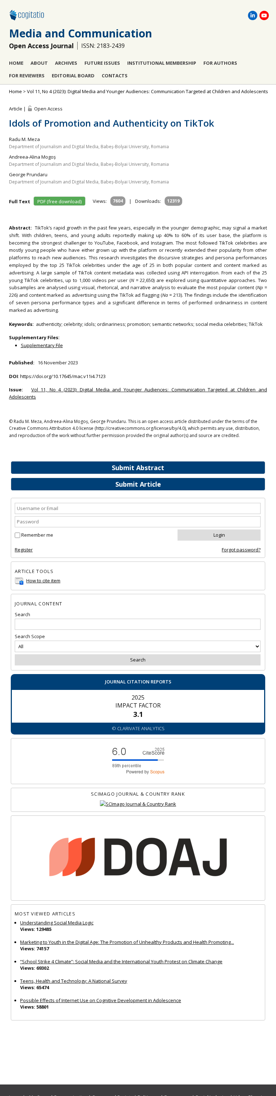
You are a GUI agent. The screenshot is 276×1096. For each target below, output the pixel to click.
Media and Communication (80, 33)
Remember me (37, 535)
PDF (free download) (59, 201)
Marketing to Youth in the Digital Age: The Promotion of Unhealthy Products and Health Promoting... (127, 942)
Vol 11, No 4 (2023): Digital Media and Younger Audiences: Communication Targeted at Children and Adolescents (147, 91)
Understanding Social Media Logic (56, 922)
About (39, 63)
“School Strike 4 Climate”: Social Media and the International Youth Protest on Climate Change (121, 961)
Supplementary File (42, 345)
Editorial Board (73, 75)
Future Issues (102, 63)
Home (16, 63)
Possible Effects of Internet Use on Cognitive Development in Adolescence (100, 1000)
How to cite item (43, 580)
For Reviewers (27, 75)
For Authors (220, 63)
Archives (66, 63)
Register (24, 549)
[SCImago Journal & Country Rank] (138, 804)
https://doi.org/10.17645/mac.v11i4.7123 (63, 376)
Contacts (115, 75)
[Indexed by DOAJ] (138, 858)
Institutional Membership (161, 63)
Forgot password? (241, 549)
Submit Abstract (138, 467)
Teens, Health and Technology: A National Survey (73, 981)
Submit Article (138, 484)
